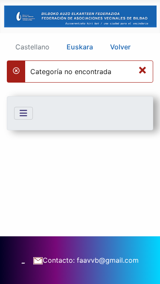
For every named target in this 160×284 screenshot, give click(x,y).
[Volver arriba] (145, 268)
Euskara (80, 47)
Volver (120, 47)
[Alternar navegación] (23, 113)
